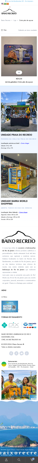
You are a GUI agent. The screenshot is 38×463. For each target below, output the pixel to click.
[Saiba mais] (19, 112)
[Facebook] (16, 353)
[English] (2, 4)
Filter (5, 30)
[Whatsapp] (26, 353)
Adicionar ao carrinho (19, 72)
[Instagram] (11, 353)
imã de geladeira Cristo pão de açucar (19, 82)
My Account (6, 460)
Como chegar (25, 143)
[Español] (8, 4)
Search (19, 460)
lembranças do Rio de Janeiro (13, 269)
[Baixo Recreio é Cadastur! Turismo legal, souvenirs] (19, 387)
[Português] (5, 4)
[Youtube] (22, 353)
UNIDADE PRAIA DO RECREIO (16, 134)
